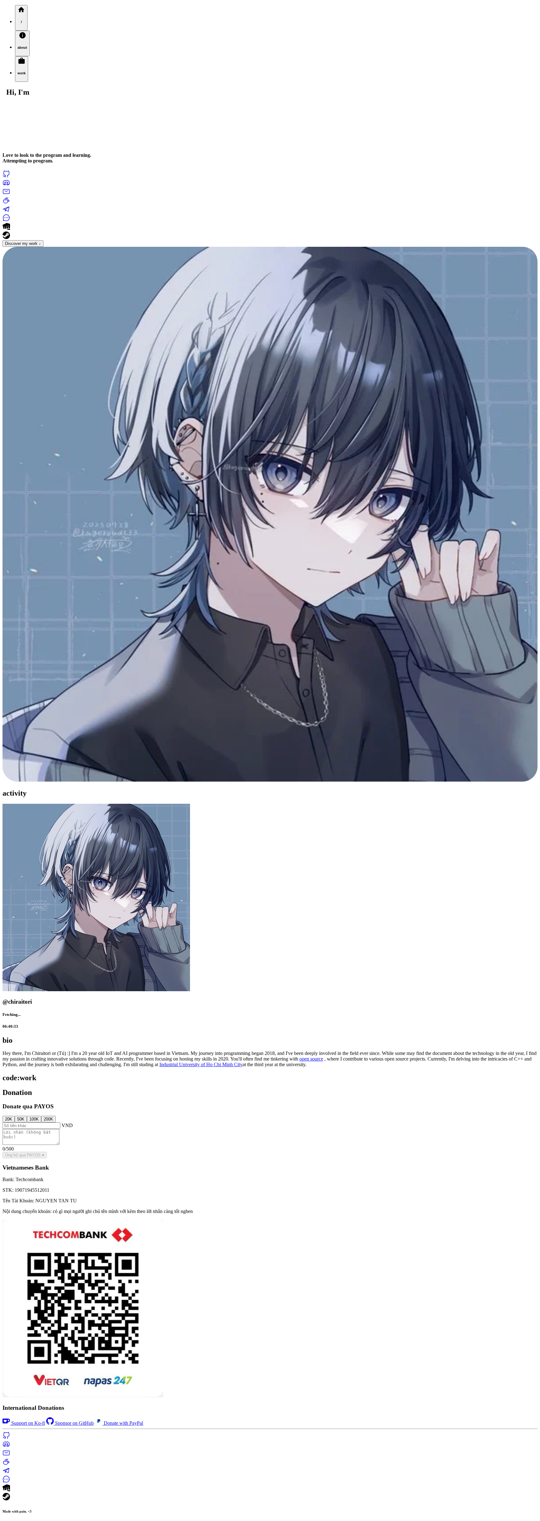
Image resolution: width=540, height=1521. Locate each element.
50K (20, 1119)
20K (8, 1119)
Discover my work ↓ (23, 243)
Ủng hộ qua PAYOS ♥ (24, 1155)
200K (48, 1119)
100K (34, 1119)
